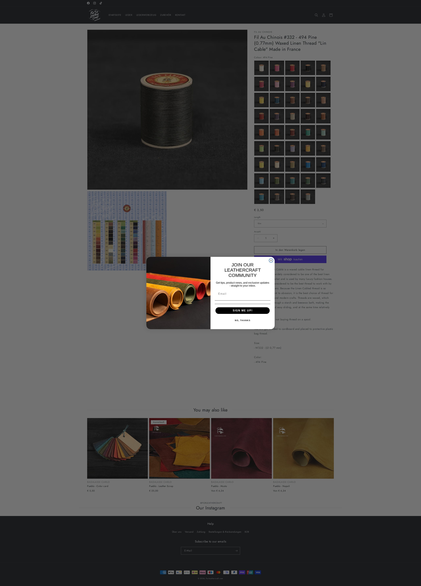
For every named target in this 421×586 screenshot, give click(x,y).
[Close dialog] (271, 260)
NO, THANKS (242, 320)
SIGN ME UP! (243, 310)
